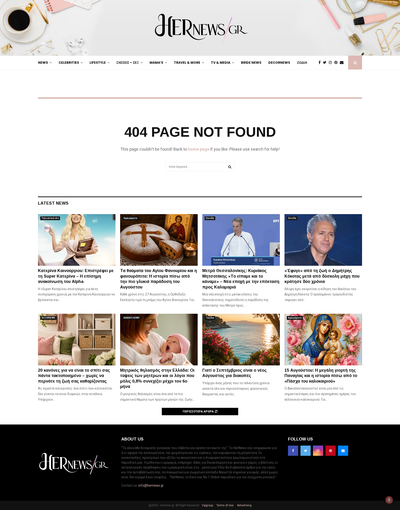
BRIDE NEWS (251, 62)
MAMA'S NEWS (132, 318)
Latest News (53, 203)
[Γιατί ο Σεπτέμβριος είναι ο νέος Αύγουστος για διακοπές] (241, 339)
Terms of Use (225, 505)
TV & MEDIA (220, 62)
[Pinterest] (337, 62)
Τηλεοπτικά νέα (50, 218)
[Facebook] (321, 62)
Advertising (244, 505)
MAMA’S (156, 62)
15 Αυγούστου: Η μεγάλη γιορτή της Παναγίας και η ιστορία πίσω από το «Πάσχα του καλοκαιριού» (320, 375)
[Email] (343, 62)
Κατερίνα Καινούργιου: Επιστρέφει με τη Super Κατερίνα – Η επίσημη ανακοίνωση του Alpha (76, 276)
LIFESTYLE (98, 62)
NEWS (43, 62)
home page (198, 149)
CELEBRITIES (69, 62)
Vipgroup (207, 505)
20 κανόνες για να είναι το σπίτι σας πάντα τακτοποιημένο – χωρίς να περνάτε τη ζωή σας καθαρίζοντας (74, 375)
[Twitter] (326, 62)
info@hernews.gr (151, 485)
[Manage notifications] (389, 500)
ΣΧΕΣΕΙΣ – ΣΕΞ (127, 62)
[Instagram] (331, 62)
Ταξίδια (210, 318)
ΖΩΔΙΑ (302, 62)
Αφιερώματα (130, 218)
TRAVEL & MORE (187, 62)
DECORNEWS (279, 62)
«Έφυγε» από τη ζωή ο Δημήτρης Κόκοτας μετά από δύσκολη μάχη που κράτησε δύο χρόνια (321, 276)
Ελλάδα (210, 218)
